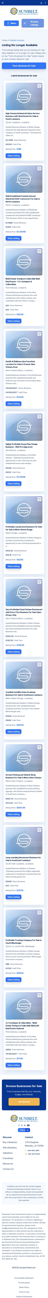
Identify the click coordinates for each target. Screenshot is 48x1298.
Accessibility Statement (24, 1278)
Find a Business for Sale (23, 66)
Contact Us (8, 1169)
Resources (8, 1163)
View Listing (14, 155)
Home (4, 40)
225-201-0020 (34, 1154)
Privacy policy (24, 1283)
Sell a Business (10, 1147)
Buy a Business (10, 1142)
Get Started (24, 1102)
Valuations (8, 1153)
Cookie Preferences (24, 1297)
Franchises (8, 1158)
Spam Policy (24, 1287)
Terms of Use (24, 1292)
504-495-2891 (33, 1150)
